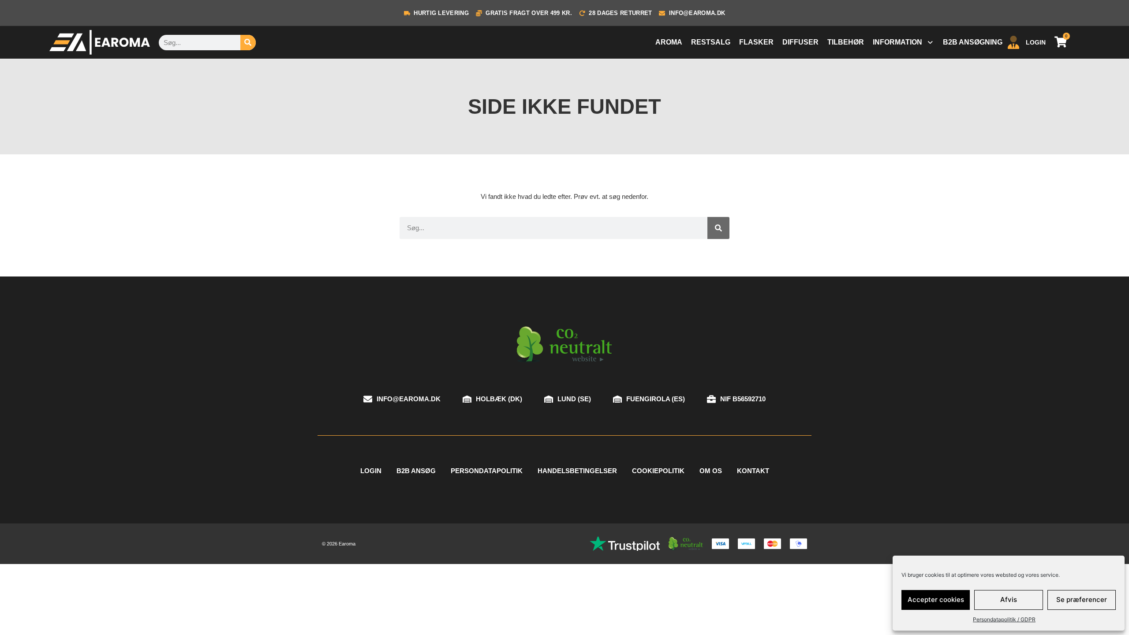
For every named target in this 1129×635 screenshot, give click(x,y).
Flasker (756, 42)
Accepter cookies (936, 599)
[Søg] (248, 42)
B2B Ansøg (416, 470)
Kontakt (753, 470)
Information (897, 42)
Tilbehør (845, 42)
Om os (710, 470)
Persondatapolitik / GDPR (1004, 619)
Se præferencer (1081, 599)
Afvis (1008, 599)
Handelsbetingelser (577, 470)
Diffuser (800, 42)
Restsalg (710, 42)
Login (370, 470)
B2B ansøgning (972, 42)
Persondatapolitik (487, 470)
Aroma (668, 42)
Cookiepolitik (658, 470)
